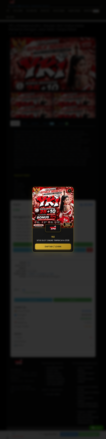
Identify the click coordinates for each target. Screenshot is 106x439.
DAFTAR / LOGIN (53, 246)
